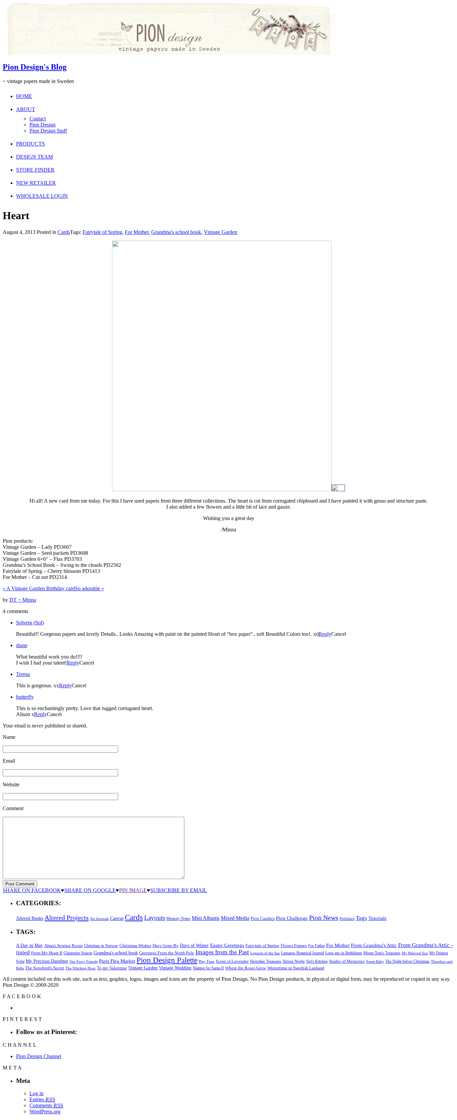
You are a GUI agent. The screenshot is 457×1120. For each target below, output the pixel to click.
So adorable (89, 588)
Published (347, 919)
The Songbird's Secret (44, 967)
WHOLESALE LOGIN (42, 196)
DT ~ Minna (22, 600)
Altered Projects (66, 917)
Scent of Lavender (232, 961)
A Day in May (29, 945)
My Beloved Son (415, 953)
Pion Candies (263, 918)
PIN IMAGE (133, 890)
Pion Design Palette (166, 960)
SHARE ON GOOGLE (90, 890)
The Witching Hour (81, 968)
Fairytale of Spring (102, 232)
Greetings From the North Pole (166, 953)
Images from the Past (222, 952)
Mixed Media (235, 918)
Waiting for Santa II (208, 968)
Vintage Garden (220, 232)
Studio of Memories (347, 961)
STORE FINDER (35, 170)
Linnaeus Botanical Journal (302, 953)
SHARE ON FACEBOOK (32, 890)
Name (9, 737)
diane (21, 645)
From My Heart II (46, 953)
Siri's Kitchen (317, 961)
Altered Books (29, 918)
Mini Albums (205, 918)
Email (9, 761)
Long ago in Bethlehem (343, 953)
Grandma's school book (176, 232)
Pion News (323, 917)
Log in (36, 1093)
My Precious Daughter (47, 961)
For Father (316, 945)
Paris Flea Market (117, 961)
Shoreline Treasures (265, 961)
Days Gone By (166, 945)
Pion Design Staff (48, 131)
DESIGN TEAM (34, 157)
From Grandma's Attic (374, 945)
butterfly (25, 697)
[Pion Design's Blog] (170, 53)
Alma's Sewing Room (63, 945)
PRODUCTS (30, 144)
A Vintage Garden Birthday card (39, 588)
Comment (13, 808)
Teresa (23, 674)
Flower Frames (294, 945)
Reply (324, 634)
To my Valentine (112, 968)
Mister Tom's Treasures (381, 953)
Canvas (116, 918)
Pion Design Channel (38, 1056)
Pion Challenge (292, 918)
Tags (361, 918)
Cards (64, 232)
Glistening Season (78, 953)
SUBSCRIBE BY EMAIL (178, 890)
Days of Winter (194, 945)
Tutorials (377, 918)
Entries (42, 1099)
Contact (37, 118)
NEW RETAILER (36, 183)
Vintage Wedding (175, 967)
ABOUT (25, 109)
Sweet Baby (375, 961)
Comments (46, 1105)
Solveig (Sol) (30, 622)
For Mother (137, 232)
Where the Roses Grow (245, 968)
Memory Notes (178, 918)
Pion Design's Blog (35, 67)
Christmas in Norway (101, 945)
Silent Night (294, 961)
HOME (24, 96)
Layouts (154, 917)
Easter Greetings (227, 945)
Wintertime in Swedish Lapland (295, 967)
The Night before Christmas (407, 961)
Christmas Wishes (135, 945)
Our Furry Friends (84, 961)
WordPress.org (45, 1111)
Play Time (206, 961)
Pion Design (42, 124)
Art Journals (99, 919)
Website (11, 784)
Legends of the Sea (265, 953)
